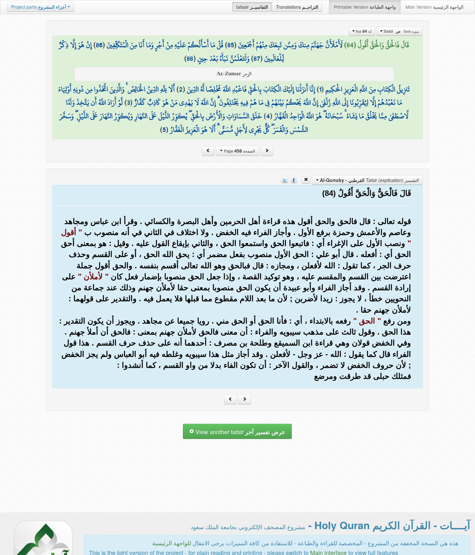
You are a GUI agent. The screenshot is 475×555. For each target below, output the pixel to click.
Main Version (434, 7)
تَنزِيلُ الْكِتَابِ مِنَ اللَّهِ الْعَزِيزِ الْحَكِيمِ (367, 89)
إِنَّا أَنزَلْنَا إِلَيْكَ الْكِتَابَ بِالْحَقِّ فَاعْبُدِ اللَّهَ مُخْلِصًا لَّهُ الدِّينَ (251, 89)
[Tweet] (285, 179)
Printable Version (365, 7)
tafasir (252, 7)
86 (99, 45)
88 (190, 58)
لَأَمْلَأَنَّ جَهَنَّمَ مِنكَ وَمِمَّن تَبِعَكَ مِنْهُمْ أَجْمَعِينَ (290, 45)
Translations (297, 7)
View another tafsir (239, 432)
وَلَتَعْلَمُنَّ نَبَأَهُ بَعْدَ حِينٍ (223, 58)
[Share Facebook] (294, 179)
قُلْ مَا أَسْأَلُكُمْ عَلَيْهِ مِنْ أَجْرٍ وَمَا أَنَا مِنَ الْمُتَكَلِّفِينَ (165, 45)
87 (257, 58)
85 (230, 45)
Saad (401, 31)
